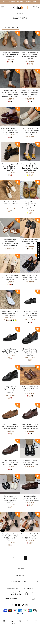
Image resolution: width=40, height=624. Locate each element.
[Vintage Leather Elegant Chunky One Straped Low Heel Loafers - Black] (9, 399)
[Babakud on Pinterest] (26, 606)
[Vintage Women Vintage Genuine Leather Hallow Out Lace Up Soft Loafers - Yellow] (27, 214)
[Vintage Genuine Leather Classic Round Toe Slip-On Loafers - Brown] (11, 360)
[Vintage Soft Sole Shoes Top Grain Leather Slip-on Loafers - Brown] (8, 63)
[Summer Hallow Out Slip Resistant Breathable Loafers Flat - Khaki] (32, 250)
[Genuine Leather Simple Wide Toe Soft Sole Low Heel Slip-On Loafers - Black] (30, 544)
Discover (19, 570)
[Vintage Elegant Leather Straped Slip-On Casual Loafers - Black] (11, 471)
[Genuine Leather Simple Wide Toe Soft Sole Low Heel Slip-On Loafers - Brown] (27, 544)
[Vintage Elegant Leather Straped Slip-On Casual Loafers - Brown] (9, 471)
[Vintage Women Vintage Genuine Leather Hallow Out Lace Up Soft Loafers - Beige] (32, 214)
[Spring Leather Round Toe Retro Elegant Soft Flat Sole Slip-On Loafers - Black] (9, 546)
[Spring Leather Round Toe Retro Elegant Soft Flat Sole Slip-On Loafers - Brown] (11, 546)
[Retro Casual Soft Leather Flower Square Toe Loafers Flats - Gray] (11, 212)
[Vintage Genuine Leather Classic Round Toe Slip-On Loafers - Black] (9, 360)
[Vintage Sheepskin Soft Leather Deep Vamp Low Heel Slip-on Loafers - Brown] (11, 177)
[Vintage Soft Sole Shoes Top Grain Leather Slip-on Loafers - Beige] (10, 63)
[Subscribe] (33, 600)
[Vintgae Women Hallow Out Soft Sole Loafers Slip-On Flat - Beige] (8, 286)
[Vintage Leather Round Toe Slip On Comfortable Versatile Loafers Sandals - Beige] (32, 177)
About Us (19, 577)
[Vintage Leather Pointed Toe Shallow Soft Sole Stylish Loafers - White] (32, 507)
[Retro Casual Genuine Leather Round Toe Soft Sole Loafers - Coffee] (6, 322)
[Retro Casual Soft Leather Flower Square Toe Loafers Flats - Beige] (9, 212)
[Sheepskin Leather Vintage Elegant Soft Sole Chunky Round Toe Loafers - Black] (29, 362)
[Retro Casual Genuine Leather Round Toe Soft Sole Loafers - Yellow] (15, 322)
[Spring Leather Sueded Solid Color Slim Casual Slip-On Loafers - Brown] (9, 435)
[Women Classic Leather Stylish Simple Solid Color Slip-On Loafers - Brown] (29, 435)
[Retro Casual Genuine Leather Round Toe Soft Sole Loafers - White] (4, 322)
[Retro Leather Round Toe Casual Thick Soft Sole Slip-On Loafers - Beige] (30, 397)
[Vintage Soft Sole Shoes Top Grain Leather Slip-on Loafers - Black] (12, 63)
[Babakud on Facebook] (16, 606)
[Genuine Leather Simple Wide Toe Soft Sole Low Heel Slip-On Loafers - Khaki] (32, 544)
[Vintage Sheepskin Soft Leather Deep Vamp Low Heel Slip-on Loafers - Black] (9, 177)
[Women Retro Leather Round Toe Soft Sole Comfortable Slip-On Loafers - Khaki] (32, 65)
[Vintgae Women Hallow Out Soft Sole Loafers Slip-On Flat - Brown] (10, 286)
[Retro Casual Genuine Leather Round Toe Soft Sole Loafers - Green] (13, 322)
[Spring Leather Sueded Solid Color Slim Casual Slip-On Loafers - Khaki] (11, 435)
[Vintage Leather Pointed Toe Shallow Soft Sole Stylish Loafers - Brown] (27, 507)
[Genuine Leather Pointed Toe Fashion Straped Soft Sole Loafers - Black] (9, 509)
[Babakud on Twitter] (23, 606)
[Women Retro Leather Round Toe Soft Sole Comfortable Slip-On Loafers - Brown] (27, 65)
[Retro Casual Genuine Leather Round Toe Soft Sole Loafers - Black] (11, 322)
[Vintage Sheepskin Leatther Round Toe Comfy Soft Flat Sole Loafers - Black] (29, 324)
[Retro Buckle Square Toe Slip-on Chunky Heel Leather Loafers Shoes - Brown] (9, 139)
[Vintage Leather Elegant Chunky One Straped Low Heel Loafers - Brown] (11, 399)
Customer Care (19, 583)
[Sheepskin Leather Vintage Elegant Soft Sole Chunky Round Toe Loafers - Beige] (31, 362)
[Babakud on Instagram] (12, 606)
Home (19, 15)
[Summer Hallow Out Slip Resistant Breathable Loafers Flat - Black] (27, 250)
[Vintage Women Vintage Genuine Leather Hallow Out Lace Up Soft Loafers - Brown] (30, 214)
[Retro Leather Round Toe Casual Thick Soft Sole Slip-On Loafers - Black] (32, 397)
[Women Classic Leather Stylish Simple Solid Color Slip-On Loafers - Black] (31, 435)
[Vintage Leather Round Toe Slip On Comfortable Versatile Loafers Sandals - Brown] (30, 177)
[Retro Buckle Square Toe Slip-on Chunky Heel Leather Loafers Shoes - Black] (11, 139)
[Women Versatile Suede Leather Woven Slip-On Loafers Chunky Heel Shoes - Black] (31, 103)
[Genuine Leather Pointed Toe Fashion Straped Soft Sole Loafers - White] (11, 509)
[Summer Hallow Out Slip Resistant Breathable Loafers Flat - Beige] (30, 250)
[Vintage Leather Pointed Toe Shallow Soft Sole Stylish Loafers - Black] (30, 507)
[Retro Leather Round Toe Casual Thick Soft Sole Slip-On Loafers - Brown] (27, 397)
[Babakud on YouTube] (19, 606)
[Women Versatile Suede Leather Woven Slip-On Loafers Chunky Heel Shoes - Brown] (29, 103)
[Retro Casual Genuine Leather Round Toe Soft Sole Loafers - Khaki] (9, 322)
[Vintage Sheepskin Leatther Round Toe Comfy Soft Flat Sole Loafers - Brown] (31, 324)
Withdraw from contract (38, 251)
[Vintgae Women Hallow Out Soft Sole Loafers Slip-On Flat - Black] (12, 286)
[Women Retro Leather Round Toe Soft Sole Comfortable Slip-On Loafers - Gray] (30, 65)
